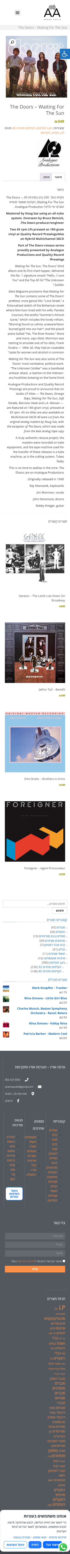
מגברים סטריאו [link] (60, 1395)
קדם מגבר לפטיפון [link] (54, 945)
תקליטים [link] (45, 133)
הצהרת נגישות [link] (22, 1537)
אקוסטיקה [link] (30, 1137)
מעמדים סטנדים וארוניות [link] (31, 1155)
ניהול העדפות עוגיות (14, 1193)
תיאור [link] (58, 177)
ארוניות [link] (60, 1328)
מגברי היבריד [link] (59, 1374)
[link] (65, 54)
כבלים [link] (62, 949)
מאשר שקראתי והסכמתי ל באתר (36, 1261)
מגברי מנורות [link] (60, 1405)
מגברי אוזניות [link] (54, 1368)
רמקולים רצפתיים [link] (59, 1502)
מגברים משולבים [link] (58, 1385)
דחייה (35, 1545)
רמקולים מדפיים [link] (59, 1492)
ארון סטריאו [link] (58, 1323)
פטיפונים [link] (58, 1455)
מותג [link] (46, 177)
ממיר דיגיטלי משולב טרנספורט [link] (56, 1417)
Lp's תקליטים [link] (44, 128)
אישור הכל (52, 1545)
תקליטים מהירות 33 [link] (49, 967)
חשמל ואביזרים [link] (56, 954)
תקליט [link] (55, 133)
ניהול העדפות (15, 1545)
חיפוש (60, 910)
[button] (17, 12)
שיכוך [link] (49, 1505)
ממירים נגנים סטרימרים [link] (52, 936)
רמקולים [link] (60, 932)
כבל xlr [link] (62, 1338)
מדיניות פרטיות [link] (57, 1537)
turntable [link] (60, 1313)
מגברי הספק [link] (57, 1378)
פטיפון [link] (53, 1450)
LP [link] (62, 133)
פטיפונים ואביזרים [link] (55, 940)
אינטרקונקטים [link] (54, 1318)
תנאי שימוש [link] (39, 1537)
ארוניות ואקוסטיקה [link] (54, 958)
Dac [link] (56, 1308)
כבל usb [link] (52, 1333)
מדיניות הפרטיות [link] (26, 1261)
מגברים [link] (61, 927)
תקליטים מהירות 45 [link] (23, 128)
